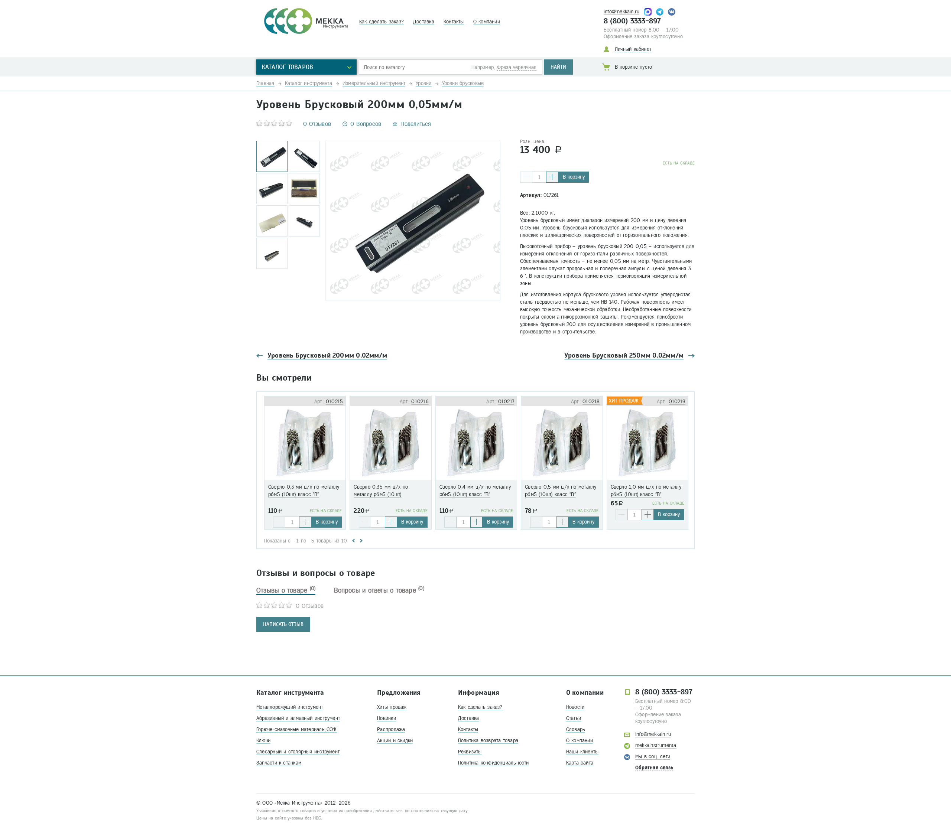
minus (526, 177)
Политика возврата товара (488, 740)
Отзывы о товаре (285, 590)
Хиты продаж (391, 707)
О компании (486, 22)
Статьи (573, 718)
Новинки (386, 718)
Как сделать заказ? (381, 22)
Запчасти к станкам (278, 763)
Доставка (423, 22)
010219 (677, 401)
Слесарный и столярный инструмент (298, 752)
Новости (575, 707)
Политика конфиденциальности (493, 763)
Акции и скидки (395, 740)
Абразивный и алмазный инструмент (298, 718)
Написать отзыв (283, 624)
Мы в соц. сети (652, 756)
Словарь (575, 729)
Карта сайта (579, 763)
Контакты (454, 22)
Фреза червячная (516, 67)
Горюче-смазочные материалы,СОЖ (296, 729)
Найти (558, 67)
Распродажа (391, 729)
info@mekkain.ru (621, 11)
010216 (419, 401)
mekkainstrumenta (655, 745)
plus (552, 177)
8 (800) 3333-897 (632, 21)
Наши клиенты (582, 752)
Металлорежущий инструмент (289, 707)
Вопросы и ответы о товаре (379, 590)
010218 (591, 401)
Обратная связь (654, 767)
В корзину (574, 177)
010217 (506, 401)
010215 (334, 401)
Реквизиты (470, 752)
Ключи (263, 740)
